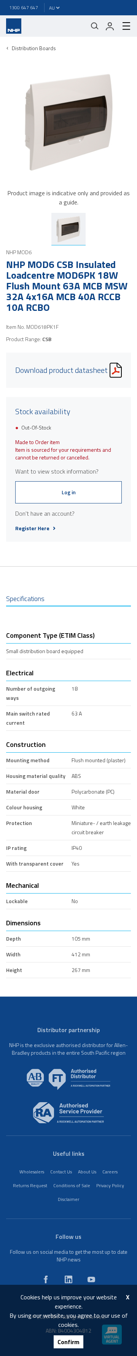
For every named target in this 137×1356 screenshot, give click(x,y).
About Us (87, 1171)
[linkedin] (68, 1279)
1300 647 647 (23, 7)
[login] (110, 26)
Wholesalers (31, 1171)
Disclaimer (68, 1199)
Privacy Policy (110, 1185)
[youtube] (91, 1279)
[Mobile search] (95, 26)
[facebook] (45, 1279)
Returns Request (30, 1185)
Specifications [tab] (25, 598)
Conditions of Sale (71, 1185)
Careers (110, 1171)
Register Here (32, 528)
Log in (69, 492)
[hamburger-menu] (123, 26)
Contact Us (61, 1171)
